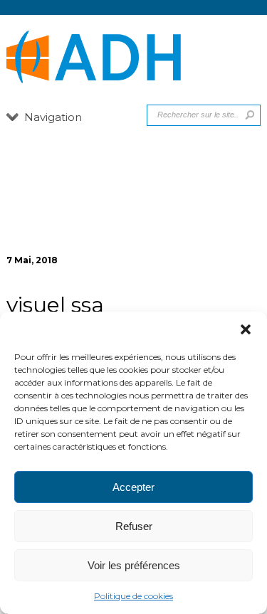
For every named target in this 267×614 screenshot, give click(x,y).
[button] (246, 329)
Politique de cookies (133, 596)
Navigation (53, 117)
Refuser (133, 526)
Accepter (133, 487)
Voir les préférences (134, 565)
